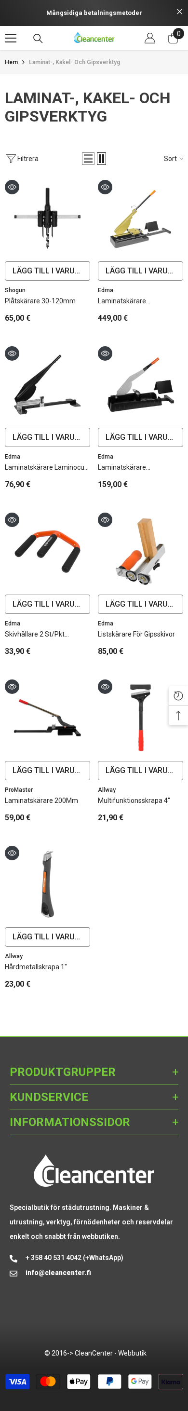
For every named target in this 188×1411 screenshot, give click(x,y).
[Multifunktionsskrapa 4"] (140, 717)
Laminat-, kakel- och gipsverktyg (74, 62)
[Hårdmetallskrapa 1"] (47, 884)
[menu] (10, 38)
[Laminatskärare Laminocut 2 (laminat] (47, 384)
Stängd (179, 11)
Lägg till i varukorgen (51, 270)
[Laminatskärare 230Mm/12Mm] (140, 384)
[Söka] (38, 38)
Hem (11, 62)
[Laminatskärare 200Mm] (47, 717)
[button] (88, 158)
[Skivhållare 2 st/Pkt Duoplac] (47, 551)
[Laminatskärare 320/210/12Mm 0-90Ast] (140, 218)
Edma (105, 290)
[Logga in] (150, 38)
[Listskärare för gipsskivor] (140, 551)
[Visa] (12, 187)
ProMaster (19, 790)
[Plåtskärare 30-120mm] (47, 218)
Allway (107, 790)
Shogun (15, 290)
